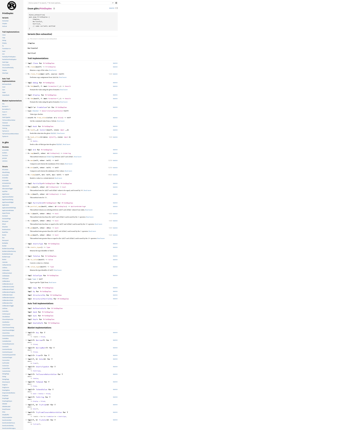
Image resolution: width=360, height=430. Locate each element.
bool (64, 187)
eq (31, 187)
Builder (4, 246)
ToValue (4, 70)
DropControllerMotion (8, 393)
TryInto (42, 420)
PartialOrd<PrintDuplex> (9, 59)
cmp (31, 153)
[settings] (116, 3)
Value (60, 118)
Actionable (5, 180)
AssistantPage (6, 218)
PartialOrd (38, 203)
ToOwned (5, 123)
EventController (6, 420)
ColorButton (5, 322)
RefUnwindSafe (6, 84)
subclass (5, 161)
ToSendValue (6, 125)
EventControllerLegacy (9, 428)
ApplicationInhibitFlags (9, 208)
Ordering (67, 153)
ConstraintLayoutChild (8, 355)
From (38, 355)
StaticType (5, 62)
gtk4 (36, 8)
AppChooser (5, 194)
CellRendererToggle (8, 306)
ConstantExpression (8, 344)
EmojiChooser (6, 409)
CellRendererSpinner (8, 297)
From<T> (4, 112)
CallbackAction (6, 265)
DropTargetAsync (7, 401)
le (31, 221)
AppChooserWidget (8, 202)
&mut (62, 130)
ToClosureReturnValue (8, 120)
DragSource (5, 387)
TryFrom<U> (5, 131)
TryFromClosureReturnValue (10, 134)
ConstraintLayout (7, 352)
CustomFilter (6, 368)
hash (32, 130)
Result (68, 86)
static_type (35, 247)
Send (3, 87)
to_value (34, 259)
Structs (5, 167)
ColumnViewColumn (8, 336)
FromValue (41, 107)
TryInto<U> (5, 136)
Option (73, 206)
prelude (4, 158)
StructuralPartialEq (8, 67)
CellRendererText (7, 303)
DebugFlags (5, 374)
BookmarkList (6, 229)
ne (31, 194)
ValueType (5, 73)
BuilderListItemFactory (9, 251)
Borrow (39, 340)
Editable (4, 404)
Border (4, 235)
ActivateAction (6, 183)
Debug (4, 40)
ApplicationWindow (8, 210)
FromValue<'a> (6, 48)
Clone (4, 35)
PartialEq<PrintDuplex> (9, 57)
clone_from (35, 74)
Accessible (5, 175)
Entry (3, 412)
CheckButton (6, 316)
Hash (3, 51)
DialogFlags (5, 379)
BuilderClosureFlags (8, 248)
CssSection (5, 366)
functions (5, 155)
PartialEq (37, 183)
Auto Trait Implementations (8, 80)
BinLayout (5, 221)
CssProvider (5, 363)
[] (117, 8)
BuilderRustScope (7, 254)
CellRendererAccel (7, 284)
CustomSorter (6, 371)
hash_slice (35, 137)
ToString (4, 128)
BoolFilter (5, 232)
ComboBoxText (6, 341)
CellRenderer (6, 281)
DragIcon (5, 385)
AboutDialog (5, 172)
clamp (32, 175)
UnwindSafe (5, 95)
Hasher (42, 130)
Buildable (5, 243)
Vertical (4, 26)
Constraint (5, 346)
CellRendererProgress (8, 292)
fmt (31, 86)
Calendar (5, 262)
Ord (3, 54)
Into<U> (4, 115)
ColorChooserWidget (8, 330)
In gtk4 (5, 142)
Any (3, 104)
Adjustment (5, 186)
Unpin (4, 92)
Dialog (4, 376)
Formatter (52, 86)
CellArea (4, 267)
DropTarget (5, 398)
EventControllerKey (8, 425)
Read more (53, 70)
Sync (3, 90)
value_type (35, 267)
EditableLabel (6, 406)
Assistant (5, 216)
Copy (3, 38)
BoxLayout (5, 240)
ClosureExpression (7, 319)
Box (3, 238)
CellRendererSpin (7, 295)
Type (48, 247)
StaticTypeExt (6, 117)
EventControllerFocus (8, 423)
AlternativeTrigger (7, 189)
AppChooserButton (7, 197)
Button (4, 259)
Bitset (4, 224)
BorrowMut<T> (6, 109)
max (31, 160)
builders (4, 153)
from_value (41, 118)
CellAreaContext (7, 273)
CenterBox (5, 311)
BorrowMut (40, 348)
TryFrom (42, 405)
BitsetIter (5, 227)
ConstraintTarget (7, 357)
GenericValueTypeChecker (52, 111)
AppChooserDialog (7, 199)
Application (5, 205)
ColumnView (6, 333)
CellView (4, 308)
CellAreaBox (5, 270)
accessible (5, 150)
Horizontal (5, 21)
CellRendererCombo (8, 287)
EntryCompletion (7, 417)
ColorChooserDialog (8, 327)
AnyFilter (5, 191)
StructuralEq (6, 65)
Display (4, 43)
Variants (5, 18)
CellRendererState (7, 300)
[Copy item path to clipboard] (54, 8)
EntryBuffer (5, 415)
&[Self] (52, 137)
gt (31, 228)
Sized (43, 337)
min (31, 167)
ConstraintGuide (7, 349)
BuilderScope (6, 257)
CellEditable (5, 276)
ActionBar (5, 178)
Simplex (4, 23)
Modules (5, 147)
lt (31, 213)
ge (31, 235)
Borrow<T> (5, 106)
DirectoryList (6, 382)
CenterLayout (6, 314)
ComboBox (5, 338)
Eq (3, 46)
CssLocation (5, 360)
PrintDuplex (7, 13)
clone (32, 67)
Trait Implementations (10, 32)
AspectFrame (6, 213)
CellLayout (5, 278)
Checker (35, 111)
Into (41, 359)
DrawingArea (6, 390)
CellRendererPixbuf (8, 289)
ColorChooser (6, 325)
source (111, 8)
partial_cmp (35, 206)
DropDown (5, 395)
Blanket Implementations (12, 101)
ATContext (5, 169)
